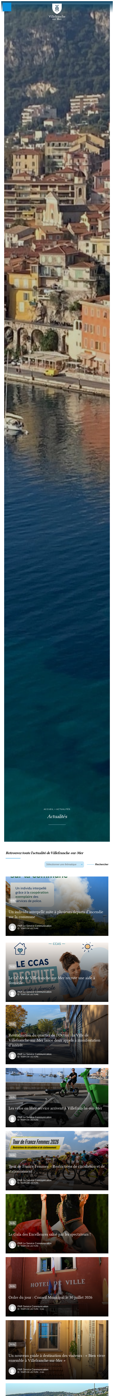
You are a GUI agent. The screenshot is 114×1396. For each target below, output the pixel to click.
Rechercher (101, 864)
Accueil (49, 809)
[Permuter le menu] (7, 7)
